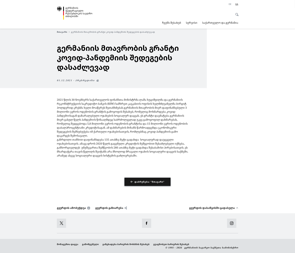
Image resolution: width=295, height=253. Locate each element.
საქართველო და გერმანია (220, 22)
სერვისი (191, 22)
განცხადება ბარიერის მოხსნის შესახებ (125, 244)
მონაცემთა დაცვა (67, 244)
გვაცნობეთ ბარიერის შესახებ (171, 244)
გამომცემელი (90, 244)
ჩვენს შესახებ (171, 22)
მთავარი (62, 32)
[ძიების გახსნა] (236, 13)
